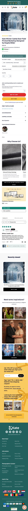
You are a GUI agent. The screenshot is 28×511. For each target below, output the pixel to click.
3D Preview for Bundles (7, 481)
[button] (5, 35)
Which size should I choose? (20, 59)
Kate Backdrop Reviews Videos (20, 466)
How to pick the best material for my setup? (14, 183)
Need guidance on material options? (19, 66)
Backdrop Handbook (19, 486)
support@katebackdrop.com (14, 434)
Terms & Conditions (19, 458)
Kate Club (4, 446)
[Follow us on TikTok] (13, 432)
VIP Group (4, 443)
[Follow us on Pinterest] (17, 432)
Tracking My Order (18, 446)
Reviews (4, 484)
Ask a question (6, 211)
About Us (4, 453)
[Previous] (2, 21)
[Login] (22, 7)
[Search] (5, 7)
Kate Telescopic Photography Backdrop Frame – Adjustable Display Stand (12, 87)
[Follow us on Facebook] (7, 432)
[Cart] (25, 7)
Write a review (6, 208)
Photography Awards (6, 466)
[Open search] (3, 222)
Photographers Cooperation (5, 471)
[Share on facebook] (22, 242)
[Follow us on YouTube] (20, 432)
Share (3, 137)
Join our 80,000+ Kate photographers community (14, 415)
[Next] (25, 21)
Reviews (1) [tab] (5, 218)
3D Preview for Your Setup (7, 108)
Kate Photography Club (7, 486)
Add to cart (14, 289)
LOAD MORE (14, 357)
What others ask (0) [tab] (19, 218)
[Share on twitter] (25, 242)
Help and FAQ (17, 443)
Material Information (6, 456)
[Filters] (6, 222)
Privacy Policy (18, 456)
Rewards (4, 468)
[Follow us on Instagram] (10, 432)
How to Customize (18, 481)
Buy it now (14, 98)
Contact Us (4, 441)
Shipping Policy (5, 458)
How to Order (17, 484)
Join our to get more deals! (14, 102)
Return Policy (17, 453)
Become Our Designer (19, 474)
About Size (17, 441)
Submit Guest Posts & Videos (19, 471)
